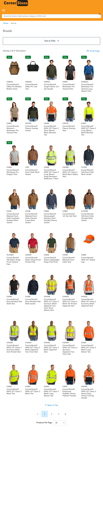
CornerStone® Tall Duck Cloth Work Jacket (87, 172)
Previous (37, 414)
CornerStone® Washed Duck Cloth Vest (68, 259)
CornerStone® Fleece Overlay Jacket (31, 128)
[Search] (99, 14)
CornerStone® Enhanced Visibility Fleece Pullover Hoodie (69, 392)
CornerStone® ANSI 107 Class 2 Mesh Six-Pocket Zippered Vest (69, 302)
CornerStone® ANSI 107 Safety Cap (88, 259)
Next (65, 414)
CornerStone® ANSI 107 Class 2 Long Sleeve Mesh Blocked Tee (88, 130)
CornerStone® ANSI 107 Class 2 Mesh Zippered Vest (51, 348)
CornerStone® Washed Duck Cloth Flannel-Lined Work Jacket (31, 218)
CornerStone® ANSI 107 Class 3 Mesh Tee (32, 391)
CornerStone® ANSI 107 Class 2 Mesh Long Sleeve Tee (88, 348)
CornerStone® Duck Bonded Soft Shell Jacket (33, 301)
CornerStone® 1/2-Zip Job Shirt (69, 215)
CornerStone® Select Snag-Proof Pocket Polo (33, 259)
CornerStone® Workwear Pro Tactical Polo (68, 86)
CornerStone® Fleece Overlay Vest (68, 128)
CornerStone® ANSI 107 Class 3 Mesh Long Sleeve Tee (51, 392)
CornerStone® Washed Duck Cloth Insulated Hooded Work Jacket (13, 218)
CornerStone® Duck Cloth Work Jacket (32, 172)
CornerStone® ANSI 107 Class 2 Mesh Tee (14, 391)
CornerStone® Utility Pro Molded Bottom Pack (14, 86)
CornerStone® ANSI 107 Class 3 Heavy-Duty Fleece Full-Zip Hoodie (88, 393)
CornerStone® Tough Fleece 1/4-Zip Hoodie (51, 86)
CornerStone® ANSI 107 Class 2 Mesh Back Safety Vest (70, 173)
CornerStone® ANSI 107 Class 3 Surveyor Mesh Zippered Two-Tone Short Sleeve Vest (51, 304)
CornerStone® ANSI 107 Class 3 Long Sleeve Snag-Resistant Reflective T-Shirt (51, 174)
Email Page (95, 51)
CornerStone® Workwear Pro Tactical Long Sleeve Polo (87, 87)
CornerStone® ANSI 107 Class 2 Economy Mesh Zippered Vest (88, 302)
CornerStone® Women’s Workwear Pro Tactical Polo (13, 129)
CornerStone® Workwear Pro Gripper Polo (13, 172)
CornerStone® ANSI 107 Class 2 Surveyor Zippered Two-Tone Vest (69, 349)
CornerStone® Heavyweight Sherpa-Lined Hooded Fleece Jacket (50, 218)
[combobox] (59, 423)
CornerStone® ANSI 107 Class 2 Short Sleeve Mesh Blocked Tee (51, 130)
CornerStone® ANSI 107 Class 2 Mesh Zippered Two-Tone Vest (32, 348)
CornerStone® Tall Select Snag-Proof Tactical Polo (14, 260)
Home (5, 23)
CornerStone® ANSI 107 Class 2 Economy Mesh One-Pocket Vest (14, 348)
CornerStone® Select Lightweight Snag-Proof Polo (51, 259)
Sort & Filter (50, 41)
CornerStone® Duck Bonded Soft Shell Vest (14, 301)
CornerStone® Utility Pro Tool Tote (31, 86)
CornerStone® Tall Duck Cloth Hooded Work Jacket (87, 217)
